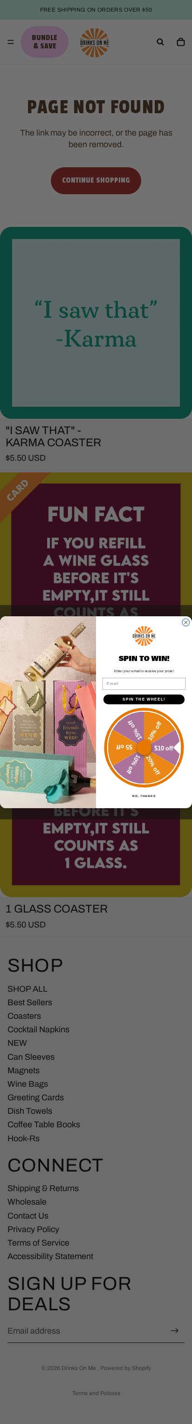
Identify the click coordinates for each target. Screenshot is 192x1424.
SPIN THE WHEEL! (144, 699)
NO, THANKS (144, 795)
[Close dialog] (186, 622)
